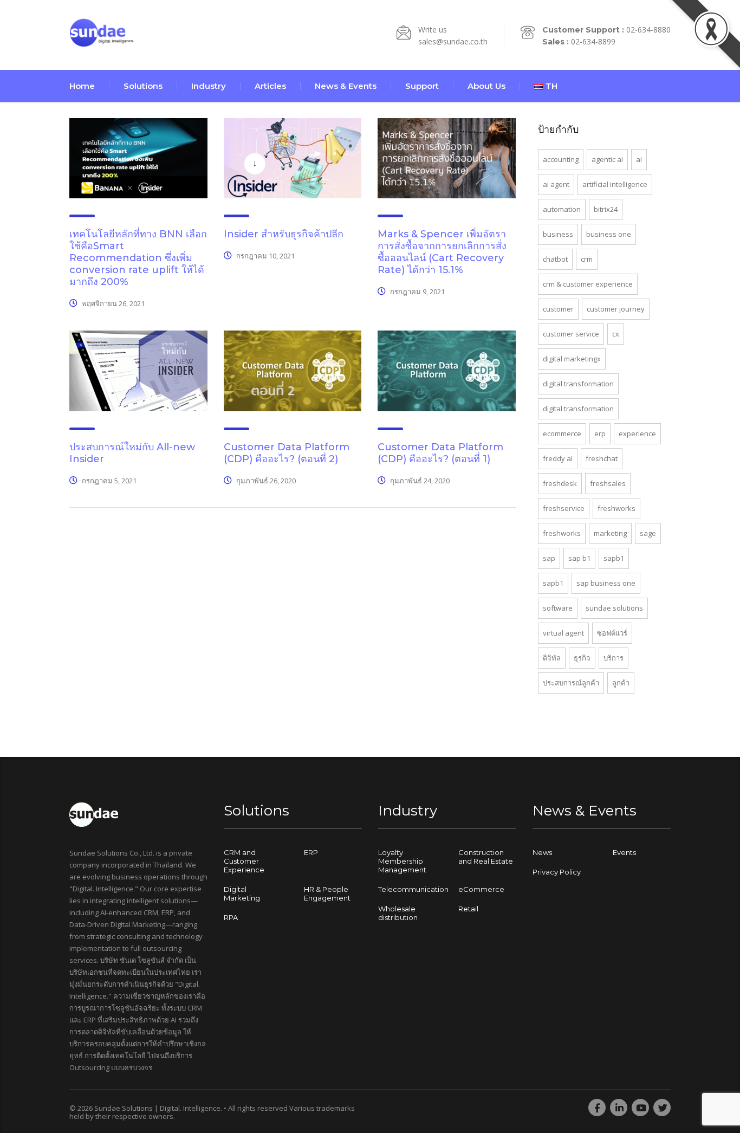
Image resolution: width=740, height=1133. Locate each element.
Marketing (610, 533)
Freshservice (564, 508)
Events (624, 852)
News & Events (346, 86)
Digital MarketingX (572, 359)
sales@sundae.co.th (453, 41)
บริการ (613, 658)
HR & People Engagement (327, 893)
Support (422, 86)
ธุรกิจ (582, 658)
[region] (141, 1048)
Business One (608, 234)
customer (558, 309)
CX (615, 334)
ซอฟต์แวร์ (612, 633)
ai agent (556, 184)
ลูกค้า (620, 683)
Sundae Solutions (614, 608)
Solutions (143, 86)
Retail (468, 908)
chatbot (555, 259)
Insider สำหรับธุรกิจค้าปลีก (283, 234)
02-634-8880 (648, 29)
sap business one (605, 583)
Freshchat (602, 458)
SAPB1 (553, 583)
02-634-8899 (593, 41)
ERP (600, 433)
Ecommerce (562, 433)
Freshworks (616, 508)
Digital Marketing (242, 893)
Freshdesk (560, 483)
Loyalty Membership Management (402, 861)
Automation (562, 209)
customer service (571, 334)
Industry (208, 86)
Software (558, 608)
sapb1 (613, 558)
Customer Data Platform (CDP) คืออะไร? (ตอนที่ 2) (286, 453)
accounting (561, 159)
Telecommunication (413, 889)
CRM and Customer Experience (244, 861)
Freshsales (608, 483)
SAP (549, 558)
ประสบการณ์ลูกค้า (571, 683)
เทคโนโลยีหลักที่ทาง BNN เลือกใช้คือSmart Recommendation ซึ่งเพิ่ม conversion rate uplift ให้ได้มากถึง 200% (138, 258)
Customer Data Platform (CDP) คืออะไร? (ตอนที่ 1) (440, 453)
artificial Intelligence (614, 184)
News (542, 852)
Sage (648, 533)
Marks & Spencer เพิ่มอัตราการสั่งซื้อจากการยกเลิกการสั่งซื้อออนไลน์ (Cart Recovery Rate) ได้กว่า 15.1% (442, 252)
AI (639, 159)
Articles (270, 86)
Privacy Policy (557, 871)
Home (82, 86)
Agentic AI (607, 159)
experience (637, 433)
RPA (231, 917)
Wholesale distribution (398, 913)
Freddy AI (558, 458)
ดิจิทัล (552, 658)
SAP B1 (579, 558)
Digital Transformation (578, 384)
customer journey (616, 309)
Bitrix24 (606, 209)
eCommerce (481, 889)
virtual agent (563, 633)
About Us (486, 86)
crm (587, 259)
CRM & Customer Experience (588, 284)
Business (558, 234)
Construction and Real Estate (485, 856)
